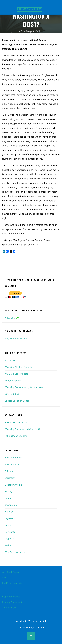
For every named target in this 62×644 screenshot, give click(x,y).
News (8, 525)
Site (4, 577)
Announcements (13, 464)
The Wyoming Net (29, 9)
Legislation (10, 518)
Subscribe (10, 318)
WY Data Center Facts (16, 373)
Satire (8, 545)
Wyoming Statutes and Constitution (23, 429)
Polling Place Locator (16, 436)
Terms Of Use (9, 607)
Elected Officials (13, 484)
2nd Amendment (13, 457)
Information (11, 504)
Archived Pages (10, 572)
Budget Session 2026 (16, 422)
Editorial (9, 471)
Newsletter (10, 532)
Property (9, 538)
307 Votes (10, 360)
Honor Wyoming (13, 380)
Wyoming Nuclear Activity (18, 367)
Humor (8, 498)
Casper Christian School (17, 400)
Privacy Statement (12, 602)
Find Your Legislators (16, 338)
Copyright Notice (11, 596)
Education (10, 478)
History (8, 491)
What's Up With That (15, 552)
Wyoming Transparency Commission (24, 387)
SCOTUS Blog (12, 394)
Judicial (9, 511)
